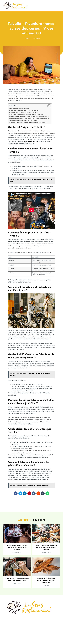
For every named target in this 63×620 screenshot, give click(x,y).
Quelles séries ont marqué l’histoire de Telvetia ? (24, 110)
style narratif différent (30, 141)
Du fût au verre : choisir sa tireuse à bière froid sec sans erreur (17, 580)
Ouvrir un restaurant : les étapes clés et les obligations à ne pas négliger (46, 547)
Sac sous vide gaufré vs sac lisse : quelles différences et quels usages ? (17, 547)
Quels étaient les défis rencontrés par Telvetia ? (24, 120)
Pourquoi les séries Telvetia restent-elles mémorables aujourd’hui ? (30, 118)
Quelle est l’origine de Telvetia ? (19, 108)
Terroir (27, 38)
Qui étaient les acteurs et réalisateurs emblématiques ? (26, 114)
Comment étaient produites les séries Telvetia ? (24, 112)
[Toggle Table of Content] (48, 105)
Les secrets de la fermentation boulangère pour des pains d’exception (46, 581)
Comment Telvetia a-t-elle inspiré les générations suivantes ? (28, 122)
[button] (16, 493)
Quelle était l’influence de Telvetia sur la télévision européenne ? (29, 116)
